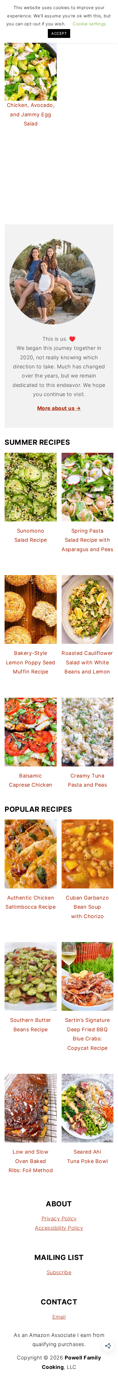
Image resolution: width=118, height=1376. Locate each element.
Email (59, 1317)
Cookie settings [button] (89, 24)
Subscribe (59, 1272)
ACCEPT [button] (59, 33)
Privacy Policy (59, 1218)
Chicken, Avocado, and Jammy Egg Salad (31, 114)
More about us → (59, 408)
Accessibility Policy (59, 1228)
